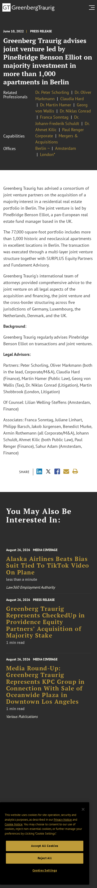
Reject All (45, 858)
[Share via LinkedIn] (39, 472)
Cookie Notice (14, 824)
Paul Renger (73, 129)
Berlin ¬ (42, 148)
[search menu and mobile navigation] (93, 8)
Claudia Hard (72, 98)
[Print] (75, 471)
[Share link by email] (66, 471)
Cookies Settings (44, 870)
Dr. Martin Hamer (55, 105)
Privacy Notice (63, 820)
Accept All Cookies (44, 846)
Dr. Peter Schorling (52, 92)
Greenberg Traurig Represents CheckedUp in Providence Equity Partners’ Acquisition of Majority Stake (45, 622)
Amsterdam (65, 148)
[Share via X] (48, 472)
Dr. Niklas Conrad (75, 111)
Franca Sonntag (54, 117)
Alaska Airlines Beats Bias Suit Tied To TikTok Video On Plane (47, 566)
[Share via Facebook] (57, 472)
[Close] (83, 809)
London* (47, 154)
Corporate (44, 135)
